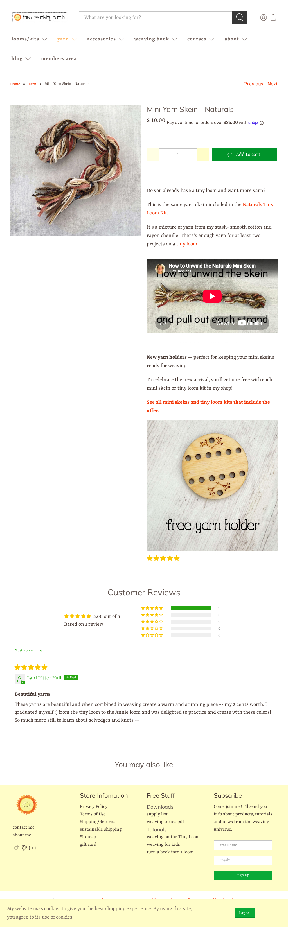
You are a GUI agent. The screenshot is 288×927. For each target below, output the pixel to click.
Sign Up (243, 875)
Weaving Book (151, 39)
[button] (163, 559)
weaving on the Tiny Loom (173, 837)
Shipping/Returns (97, 821)
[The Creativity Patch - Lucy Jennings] (40, 17)
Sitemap (88, 837)
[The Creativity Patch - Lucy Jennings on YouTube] (32, 850)
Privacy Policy (93, 806)
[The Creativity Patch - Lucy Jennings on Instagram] (16, 850)
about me (22, 835)
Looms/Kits (25, 39)
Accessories (101, 39)
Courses (196, 39)
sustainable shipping (101, 829)
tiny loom (186, 244)
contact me (24, 827)
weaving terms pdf (165, 821)
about (232, 39)
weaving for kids (163, 844)
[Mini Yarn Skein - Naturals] (75, 170)
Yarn (63, 39)
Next (272, 84)
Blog (17, 59)
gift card (88, 844)
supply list (157, 814)
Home (15, 84)
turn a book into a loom (170, 852)
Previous (253, 84)
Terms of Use (93, 814)
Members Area (59, 59)
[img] (31, 668)
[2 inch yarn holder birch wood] (212, 550)
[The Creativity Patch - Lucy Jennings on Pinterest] (24, 850)
